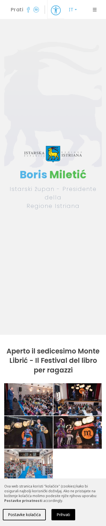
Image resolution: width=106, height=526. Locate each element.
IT (71, 10)
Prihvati (63, 514)
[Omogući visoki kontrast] (55, 10)
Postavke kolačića (24, 514)
